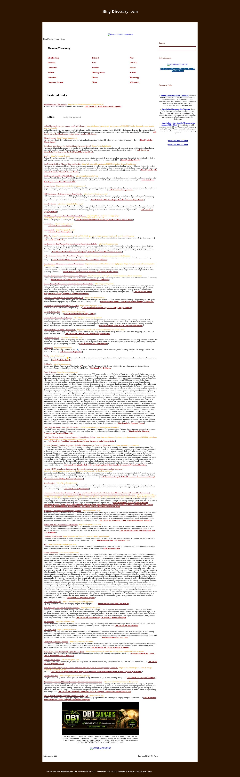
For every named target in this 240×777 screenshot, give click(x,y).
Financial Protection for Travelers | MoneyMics (61, 427)
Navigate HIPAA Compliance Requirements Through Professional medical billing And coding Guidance (83, 469)
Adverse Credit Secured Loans (140, 771)
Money (95, 77)
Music (94, 82)
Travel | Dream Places (52, 660)
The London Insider (51, 338)
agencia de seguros (51, 552)
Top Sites (135, 26)
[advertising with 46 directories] (100, 748)
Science (133, 72)
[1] (146, 756)
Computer (52, 68)
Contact (149, 26)
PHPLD (92, 771)
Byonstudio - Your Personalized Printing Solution (62, 511)
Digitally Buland (50, 204)
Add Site (103, 26)
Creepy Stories (49, 186)
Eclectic (51, 72)
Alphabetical (77, 117)
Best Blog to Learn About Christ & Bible (59, 176)
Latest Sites (119, 26)
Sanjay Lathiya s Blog (52, 312)
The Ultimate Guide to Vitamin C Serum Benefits (62, 164)
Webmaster (134, 82)
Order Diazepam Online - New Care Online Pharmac (63, 256)
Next (156, 756)
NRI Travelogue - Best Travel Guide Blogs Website (63, 194)
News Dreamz (49, 622)
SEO (45, 544)
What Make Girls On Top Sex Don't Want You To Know (65, 216)
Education (52, 77)
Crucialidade (48, 224)
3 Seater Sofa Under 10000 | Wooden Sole (60, 330)
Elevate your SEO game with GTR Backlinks (61, 524)
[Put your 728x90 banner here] (120, 34)
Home (90, 26)
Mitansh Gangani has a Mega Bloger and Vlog (61, 306)
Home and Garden (55, 82)
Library (95, 68)
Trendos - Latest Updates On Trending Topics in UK (63, 298)
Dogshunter (48, 348)
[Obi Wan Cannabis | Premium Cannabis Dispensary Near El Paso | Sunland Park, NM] (100, 735)
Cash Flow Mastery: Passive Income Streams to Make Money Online (69, 437)
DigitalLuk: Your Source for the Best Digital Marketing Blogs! (67, 146)
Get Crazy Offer (50, 630)
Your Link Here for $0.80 (178, 141)
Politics (133, 68)
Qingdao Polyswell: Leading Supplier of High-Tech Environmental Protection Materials (77, 445)
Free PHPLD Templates (116, 771)
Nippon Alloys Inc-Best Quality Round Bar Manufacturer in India (68, 284)
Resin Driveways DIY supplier (55, 104)
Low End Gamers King (52, 602)
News (132, 58)
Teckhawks (48, 364)
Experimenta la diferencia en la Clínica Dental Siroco (64, 264)
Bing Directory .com (120, 11)
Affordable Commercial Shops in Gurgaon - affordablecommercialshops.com (73, 682)
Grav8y (46, 156)
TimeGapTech (49, 230)
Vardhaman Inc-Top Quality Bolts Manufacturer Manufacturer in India (70, 244)
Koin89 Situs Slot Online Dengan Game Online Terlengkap (66, 696)
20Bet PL (47, 236)
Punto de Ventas (50, 372)
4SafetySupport (50, 138)
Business (51, 63)
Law (94, 63)
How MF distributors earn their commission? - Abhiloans (65, 276)
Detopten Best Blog (51, 676)
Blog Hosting (53, 58)
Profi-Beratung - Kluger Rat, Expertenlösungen (62, 608)
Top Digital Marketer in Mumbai (56, 641)
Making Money (98, 72)
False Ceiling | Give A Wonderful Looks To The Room (64, 651)
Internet (95, 58)
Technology (134, 77)
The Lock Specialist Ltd (53, 536)
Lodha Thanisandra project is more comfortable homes (64, 126)
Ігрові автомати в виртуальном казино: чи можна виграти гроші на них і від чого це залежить (81, 668)
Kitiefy (46, 356)
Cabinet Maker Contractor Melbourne (58, 318)
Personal (133, 63)
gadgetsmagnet (49, 483)
